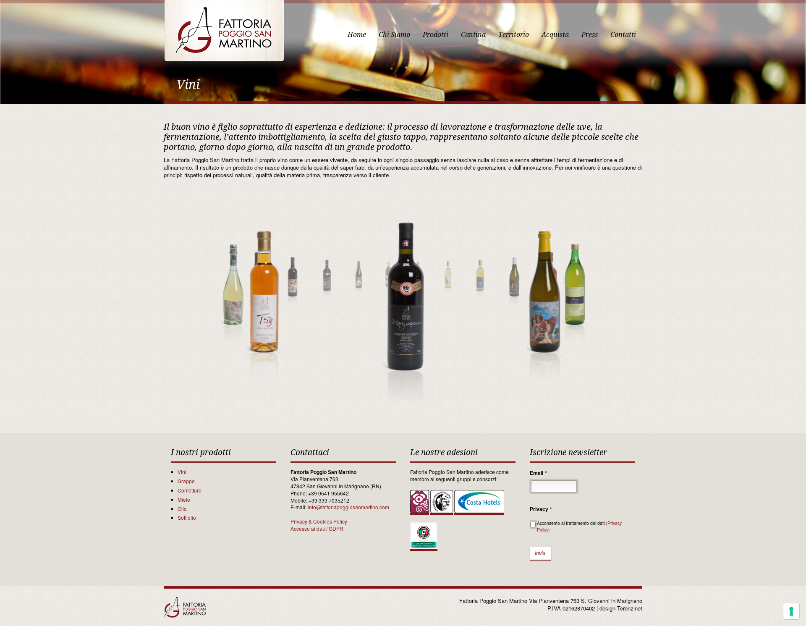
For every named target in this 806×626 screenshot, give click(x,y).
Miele (184, 499)
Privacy (541, 509)
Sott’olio (187, 517)
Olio (182, 508)
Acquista (555, 35)
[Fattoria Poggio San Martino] (224, 30)
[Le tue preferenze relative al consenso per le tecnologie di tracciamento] (791, 611)
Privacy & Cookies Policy (318, 521)
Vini (182, 471)
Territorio (513, 35)
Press (589, 35)
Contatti (623, 35)
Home (357, 35)
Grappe (186, 481)
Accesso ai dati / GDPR (316, 528)
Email (538, 473)
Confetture (190, 490)
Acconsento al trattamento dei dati (579, 526)
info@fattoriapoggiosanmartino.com (348, 507)
